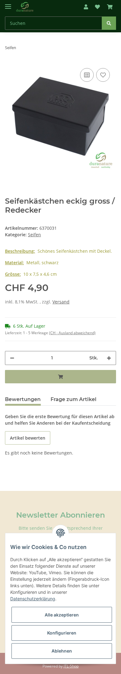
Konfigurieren (61, 632)
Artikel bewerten (27, 438)
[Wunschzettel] (97, 7)
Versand (60, 302)
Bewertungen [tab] (23, 399)
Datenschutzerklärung (32, 598)
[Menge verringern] (12, 358)
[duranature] (25, 7)
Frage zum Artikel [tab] (73, 399)
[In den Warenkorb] (60, 376)
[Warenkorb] (110, 7)
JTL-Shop (71, 666)
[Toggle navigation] (8, 4)
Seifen (34, 235)
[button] (86, 7)
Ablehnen (62, 650)
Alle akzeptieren (62, 614)
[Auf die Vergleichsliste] (87, 75)
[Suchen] (109, 23)
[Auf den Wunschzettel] (103, 75)
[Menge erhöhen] (109, 358)
